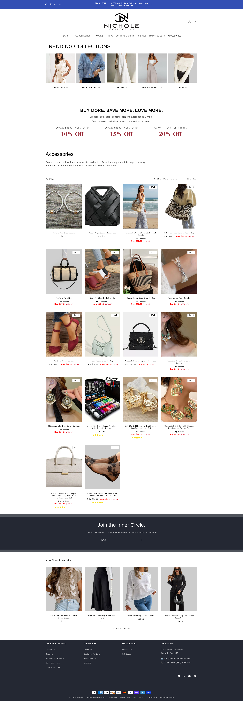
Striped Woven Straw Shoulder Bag (141, 298)
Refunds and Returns (55, 658)
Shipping (49, 654)
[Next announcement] (151, 4)
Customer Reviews (92, 654)
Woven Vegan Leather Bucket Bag (102, 233)
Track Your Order (53, 667)
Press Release (90, 658)
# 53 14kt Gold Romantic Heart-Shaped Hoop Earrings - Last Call (140, 427)
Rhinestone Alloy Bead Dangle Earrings (64, 426)
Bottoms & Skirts (151, 87)
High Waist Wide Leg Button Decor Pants (102, 617)
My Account (127, 650)
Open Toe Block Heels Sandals (102, 298)
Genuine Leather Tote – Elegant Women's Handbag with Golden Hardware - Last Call (64, 496)
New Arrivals (58, 87)
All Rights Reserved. (98, 697)
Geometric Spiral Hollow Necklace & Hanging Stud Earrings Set (179, 427)
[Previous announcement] (92, 4)
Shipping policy (152, 697)
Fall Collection (89, 87)
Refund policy (113, 697)
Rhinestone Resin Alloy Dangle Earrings (179, 362)
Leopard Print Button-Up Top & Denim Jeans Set (179, 617)
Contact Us (50, 650)
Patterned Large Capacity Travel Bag (179, 233)
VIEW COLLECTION (121, 629)
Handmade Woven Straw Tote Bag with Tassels (140, 234)
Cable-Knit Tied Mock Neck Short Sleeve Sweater (63, 617)
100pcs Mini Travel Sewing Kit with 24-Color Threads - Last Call (102, 427)
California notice (53, 663)
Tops (181, 87)
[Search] (48, 22)
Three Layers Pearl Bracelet (179, 298)
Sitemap (87, 663)
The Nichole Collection (83, 697)
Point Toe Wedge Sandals (64, 361)
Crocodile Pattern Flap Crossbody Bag (140, 361)
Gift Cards (126, 654)
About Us (88, 650)
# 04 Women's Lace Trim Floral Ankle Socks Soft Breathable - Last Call (102, 495)
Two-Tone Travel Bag (64, 298)
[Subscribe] (141, 540)
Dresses (120, 87)
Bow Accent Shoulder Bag (102, 361)
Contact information (167, 697)
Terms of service (139, 697)
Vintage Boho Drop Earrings (64, 233)
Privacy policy (125, 697)
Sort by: (157, 179)
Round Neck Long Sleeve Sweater (140, 616)
